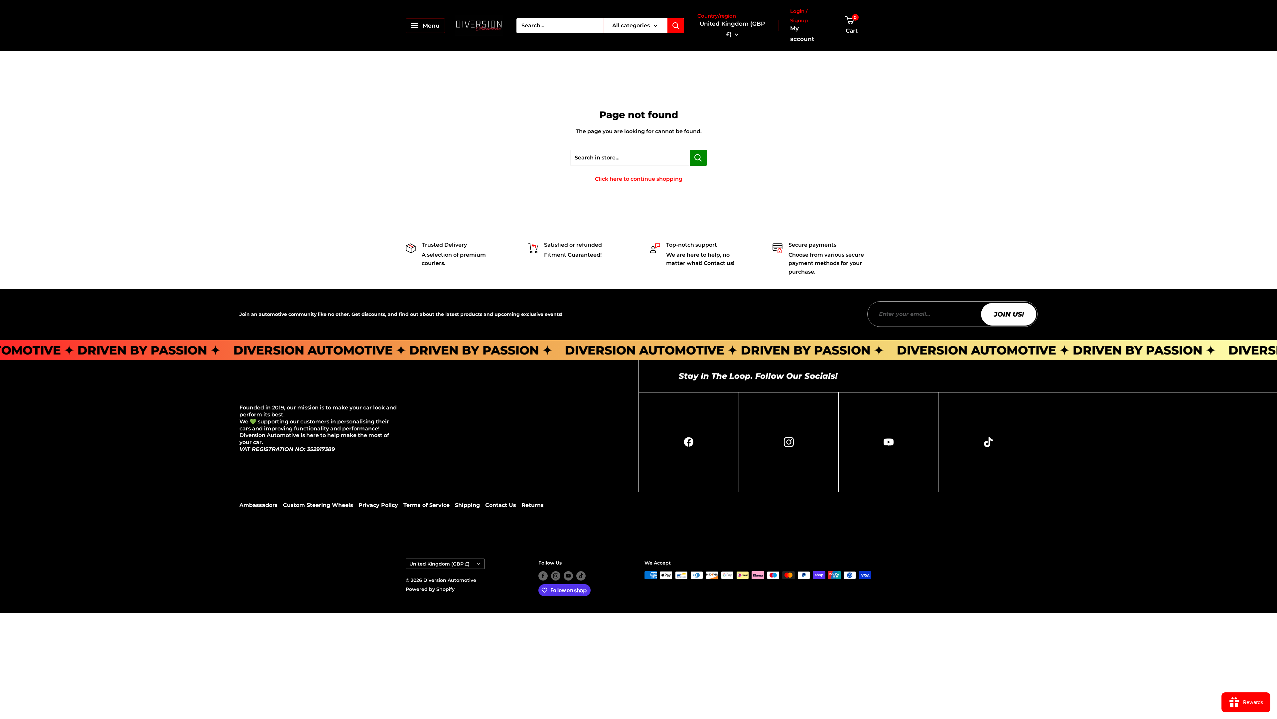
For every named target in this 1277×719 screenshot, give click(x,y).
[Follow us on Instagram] (555, 576)
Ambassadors (258, 505)
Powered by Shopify (430, 589)
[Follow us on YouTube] (568, 576)
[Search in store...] (698, 158)
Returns (532, 505)
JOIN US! (1009, 314)
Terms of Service (426, 505)
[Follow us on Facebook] (543, 576)
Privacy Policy (378, 505)
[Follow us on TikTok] (581, 576)
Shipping (467, 505)
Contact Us (500, 505)
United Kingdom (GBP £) (439, 564)
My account (802, 33)
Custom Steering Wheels (318, 505)
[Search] (675, 25)
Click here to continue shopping (638, 179)
